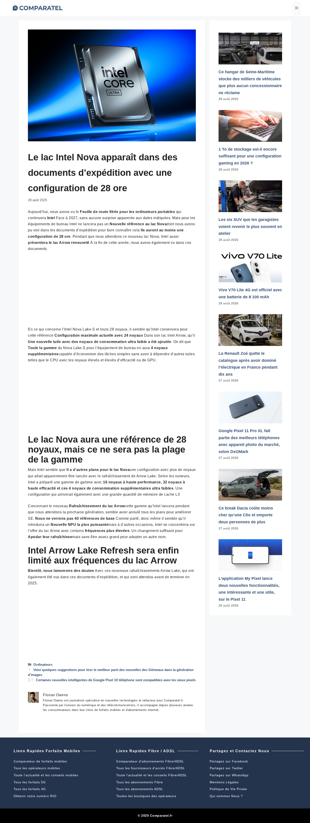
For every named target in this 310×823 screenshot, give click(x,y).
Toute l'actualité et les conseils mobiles (46, 775)
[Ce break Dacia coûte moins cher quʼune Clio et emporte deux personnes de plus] (250, 497)
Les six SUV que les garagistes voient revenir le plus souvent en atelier (250, 226)
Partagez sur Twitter (226, 768)
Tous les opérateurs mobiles (37, 768)
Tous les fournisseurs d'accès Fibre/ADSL (150, 768)
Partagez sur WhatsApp (229, 775)
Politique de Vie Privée (228, 789)
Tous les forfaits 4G (30, 789)
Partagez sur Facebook (229, 761)
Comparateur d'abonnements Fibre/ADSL (150, 761)
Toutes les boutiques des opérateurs (146, 796)
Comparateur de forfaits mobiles (40, 761)
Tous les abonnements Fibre (139, 782)
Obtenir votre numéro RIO (35, 796)
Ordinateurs (42, 664)
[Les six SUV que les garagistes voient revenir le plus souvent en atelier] (250, 208)
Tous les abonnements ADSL (139, 789)
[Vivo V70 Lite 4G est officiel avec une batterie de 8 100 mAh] (250, 279)
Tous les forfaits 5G (30, 782)
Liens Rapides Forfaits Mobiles (47, 751)
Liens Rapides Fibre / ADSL (145, 751)
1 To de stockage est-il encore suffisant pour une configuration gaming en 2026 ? (250, 156)
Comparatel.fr (161, 815)
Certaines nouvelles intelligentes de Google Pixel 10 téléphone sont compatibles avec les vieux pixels (116, 680)
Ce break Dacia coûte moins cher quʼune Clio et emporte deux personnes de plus (246, 515)
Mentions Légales (224, 782)
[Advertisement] (112, 289)
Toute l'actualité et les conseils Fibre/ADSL (151, 775)
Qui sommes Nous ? (226, 796)
